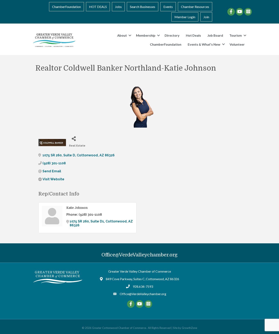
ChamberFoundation (66, 7)
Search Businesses (142, 7)
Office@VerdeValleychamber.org (139, 255)
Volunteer (237, 44)
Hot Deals (193, 35)
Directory (172, 35)
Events (168, 7)
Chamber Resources (195, 7)
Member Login (184, 17)
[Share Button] (73, 138)
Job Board (215, 35)
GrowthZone (189, 327)
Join (206, 17)
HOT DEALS (98, 7)
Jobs (118, 7)
